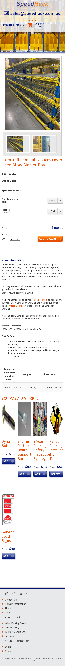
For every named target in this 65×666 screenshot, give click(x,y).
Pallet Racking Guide (15, 623)
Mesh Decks (16, 305)
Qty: (4, 238)
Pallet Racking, (40, 299)
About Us (10, 608)
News (8, 612)
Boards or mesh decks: (10, 200)
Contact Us (11, 599)
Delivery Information (15, 603)
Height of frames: (7, 211)
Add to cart (47, 238)
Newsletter (11, 651)
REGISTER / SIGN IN (13, 25)
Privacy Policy (12, 627)
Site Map (9, 636)
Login (8, 646)
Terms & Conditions (15, 631)
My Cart (39, 25)
